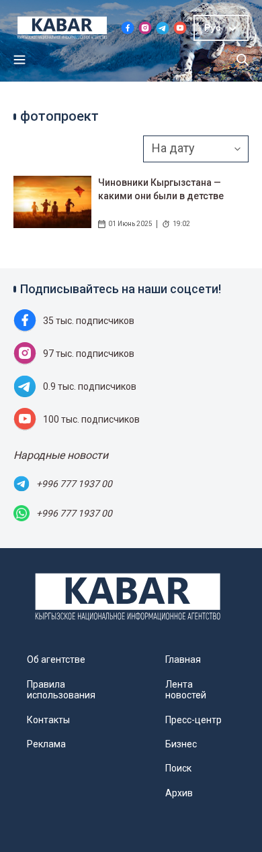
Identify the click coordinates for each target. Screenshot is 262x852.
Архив (179, 793)
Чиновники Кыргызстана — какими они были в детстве (161, 189)
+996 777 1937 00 (74, 483)
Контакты (48, 719)
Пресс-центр (193, 719)
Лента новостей (185, 689)
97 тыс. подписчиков (88, 353)
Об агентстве (56, 659)
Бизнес (181, 744)
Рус (212, 27)
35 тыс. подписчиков (88, 320)
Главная (183, 659)
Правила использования (61, 689)
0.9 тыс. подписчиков (89, 386)
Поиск (178, 768)
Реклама (46, 744)
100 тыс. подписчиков (91, 419)
